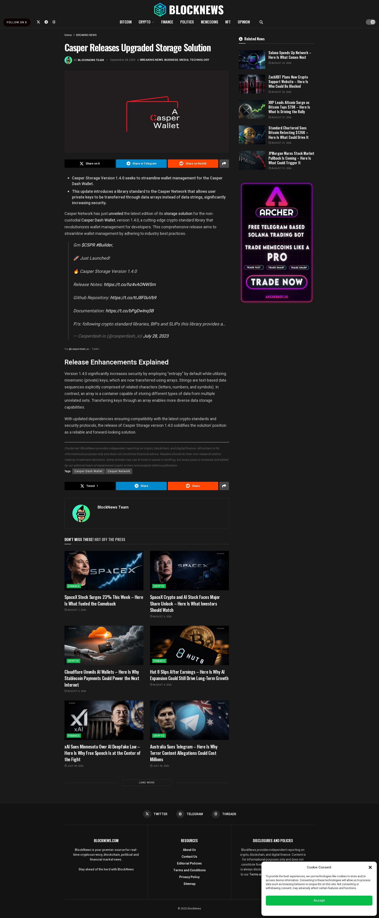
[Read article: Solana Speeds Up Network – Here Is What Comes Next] (252, 59)
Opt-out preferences (306, 910)
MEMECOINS (209, 22)
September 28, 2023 (122, 60)
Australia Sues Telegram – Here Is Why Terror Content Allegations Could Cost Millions (183, 753)
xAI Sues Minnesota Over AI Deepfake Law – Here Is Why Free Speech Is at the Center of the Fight (102, 753)
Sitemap (189, 884)
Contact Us (189, 856)
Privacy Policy (189, 877)
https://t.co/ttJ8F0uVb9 (133, 298)
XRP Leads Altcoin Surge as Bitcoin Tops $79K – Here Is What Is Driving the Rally (289, 107)
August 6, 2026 (162, 616)
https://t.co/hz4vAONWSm (130, 284)
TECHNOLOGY (199, 60)
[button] (370, 867)
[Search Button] (261, 22)
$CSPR (88, 245)
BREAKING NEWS (86, 35)
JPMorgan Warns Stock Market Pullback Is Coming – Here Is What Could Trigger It (291, 157)
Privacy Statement (331, 910)
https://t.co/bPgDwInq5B (129, 311)
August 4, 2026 (76, 691)
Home (68, 35)
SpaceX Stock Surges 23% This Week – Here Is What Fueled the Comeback (103, 600)
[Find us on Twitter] (38, 22)
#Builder (104, 245)
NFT (228, 22)
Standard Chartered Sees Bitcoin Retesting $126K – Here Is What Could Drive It (288, 132)
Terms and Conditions (189, 870)
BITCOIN (126, 22)
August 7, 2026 (76, 610)
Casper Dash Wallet (98, 220)
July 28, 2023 (155, 336)
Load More (147, 782)
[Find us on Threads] (53, 22)
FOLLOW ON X (17, 22)
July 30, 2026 (75, 766)
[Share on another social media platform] (224, 163)
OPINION (244, 22)
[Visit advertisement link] (277, 243)
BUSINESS (171, 60)
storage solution (178, 213)
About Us (189, 850)
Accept (319, 900)
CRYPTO (144, 22)
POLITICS (187, 22)
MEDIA (184, 60)
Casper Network (119, 471)
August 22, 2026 (281, 63)
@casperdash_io (79, 349)
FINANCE (167, 22)
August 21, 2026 (281, 117)
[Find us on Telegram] (46, 22)
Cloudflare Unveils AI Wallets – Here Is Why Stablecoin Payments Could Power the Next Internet (101, 678)
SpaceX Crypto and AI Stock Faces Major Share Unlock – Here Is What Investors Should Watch (185, 603)
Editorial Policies (189, 863)
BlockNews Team (91, 60)
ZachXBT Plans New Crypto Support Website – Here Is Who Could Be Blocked (288, 81)
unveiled (116, 213)
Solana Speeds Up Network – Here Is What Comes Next (289, 55)
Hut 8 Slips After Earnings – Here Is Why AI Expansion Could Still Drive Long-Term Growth (189, 674)
